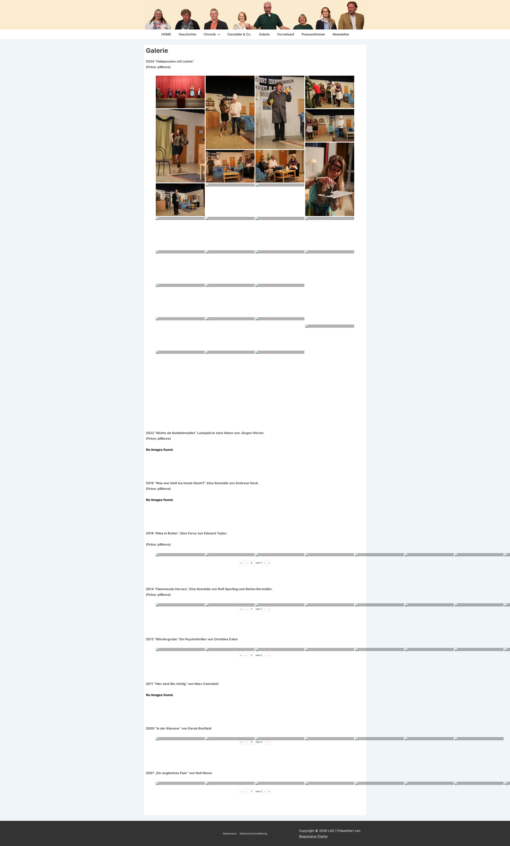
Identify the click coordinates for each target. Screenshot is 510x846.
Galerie (264, 34)
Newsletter (341, 34)
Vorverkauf (285, 34)
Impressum (229, 833)
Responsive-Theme (313, 836)
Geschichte (187, 34)
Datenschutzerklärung (253, 833)
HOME (166, 34)
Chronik (210, 34)
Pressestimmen (313, 34)
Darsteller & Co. (239, 34)
